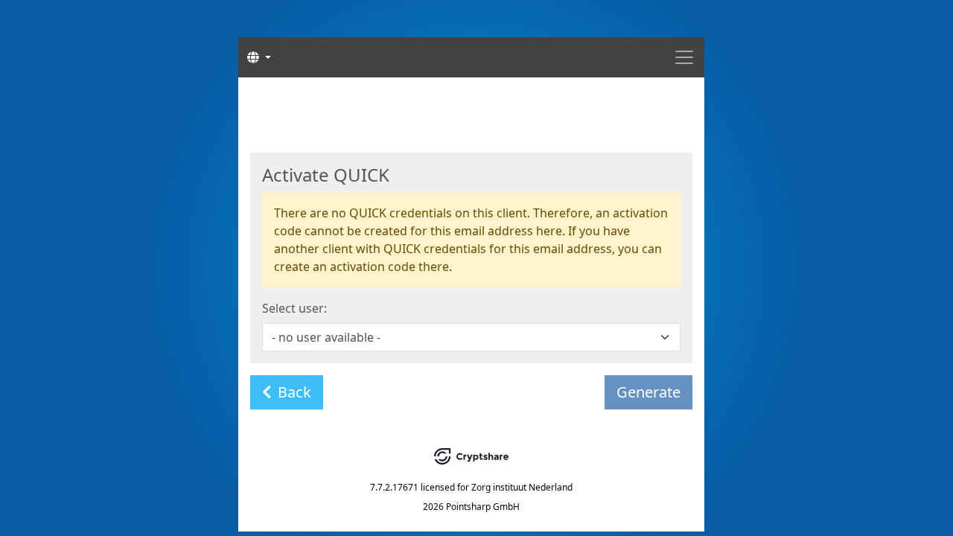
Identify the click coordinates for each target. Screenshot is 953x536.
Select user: (294, 308)
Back (294, 392)
